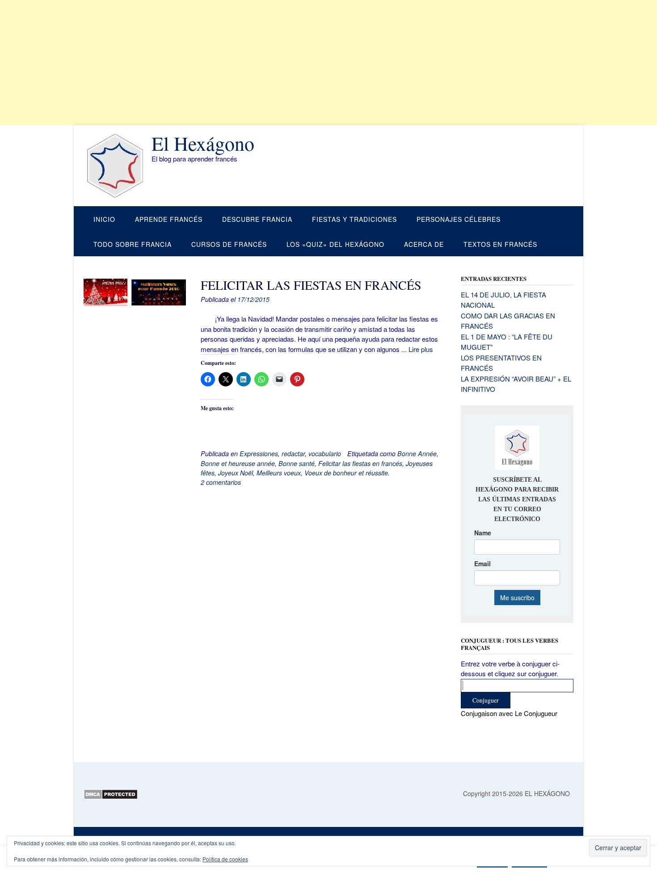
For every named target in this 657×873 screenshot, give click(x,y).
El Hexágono (203, 143)
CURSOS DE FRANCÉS (229, 244)
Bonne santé (296, 463)
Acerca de (424, 244)
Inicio (104, 219)
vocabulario (324, 453)
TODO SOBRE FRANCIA (132, 244)
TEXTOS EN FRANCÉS (500, 244)
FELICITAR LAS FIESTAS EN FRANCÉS (311, 284)
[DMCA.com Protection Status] (111, 796)
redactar (293, 453)
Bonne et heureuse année (238, 463)
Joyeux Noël (235, 472)
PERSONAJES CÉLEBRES (459, 219)
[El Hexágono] (118, 166)
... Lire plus (417, 349)
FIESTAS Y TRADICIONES (354, 219)
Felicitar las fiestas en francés (360, 463)
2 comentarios (221, 482)
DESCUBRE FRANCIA (257, 219)
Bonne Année (417, 453)
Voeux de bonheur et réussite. (347, 472)
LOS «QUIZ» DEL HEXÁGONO (335, 244)
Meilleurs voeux (279, 472)
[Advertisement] (268, 62)
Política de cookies (225, 859)
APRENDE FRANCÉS (168, 219)
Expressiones (259, 453)
